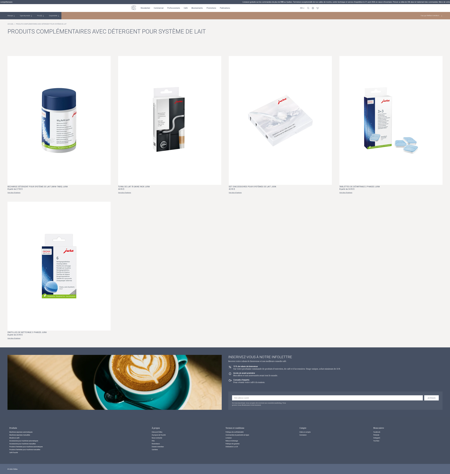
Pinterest (376, 435)
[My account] (313, 8)
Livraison (229, 438)
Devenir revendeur (158, 447)
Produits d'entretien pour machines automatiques (26, 447)
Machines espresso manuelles (19, 435)
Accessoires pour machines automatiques (23, 441)
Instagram (376, 438)
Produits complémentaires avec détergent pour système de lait (41, 24)
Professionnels (173, 8)
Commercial (158, 8)
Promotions (211, 8)
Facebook (376, 432)
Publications (225, 8)
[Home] (133, 8)
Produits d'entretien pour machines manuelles (24, 449)
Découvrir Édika (157, 432)
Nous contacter (157, 438)
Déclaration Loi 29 (232, 447)
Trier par (423, 16)
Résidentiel (145, 8)
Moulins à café (14, 438)
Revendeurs (156, 444)
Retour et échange (232, 441)
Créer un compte (305, 432)
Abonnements (197, 8)
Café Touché (13, 452)
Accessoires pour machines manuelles (22, 444)
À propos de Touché (159, 435)
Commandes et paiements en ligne (237, 435)
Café (186, 8)
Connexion (303, 435)
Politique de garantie (232, 444)
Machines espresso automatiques (20, 432)
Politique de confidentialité (235, 432)
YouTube (376, 441)
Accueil (11, 24)
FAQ (153, 441)
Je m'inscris (431, 398)
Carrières (155, 449)
